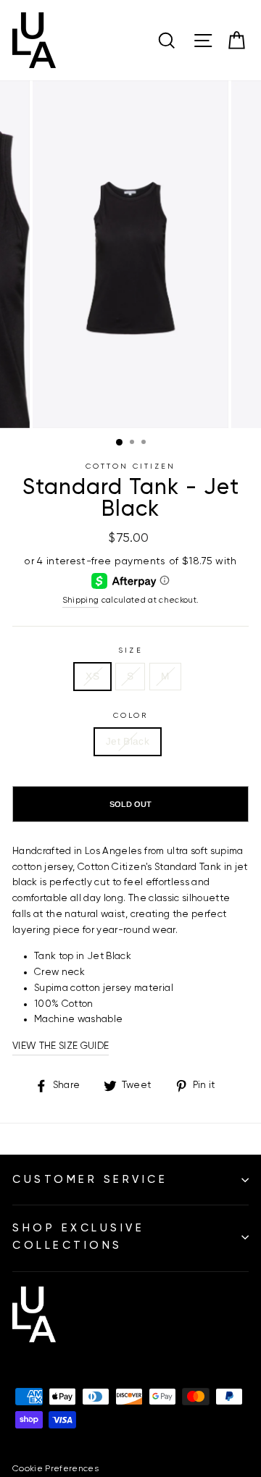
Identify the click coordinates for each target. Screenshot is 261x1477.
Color (130, 715)
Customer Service (89, 1179)
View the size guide (60, 1046)
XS (92, 676)
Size (130, 650)
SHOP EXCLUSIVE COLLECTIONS (78, 1237)
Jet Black (127, 741)
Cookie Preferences (55, 1469)
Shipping (80, 600)
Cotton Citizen (131, 466)
